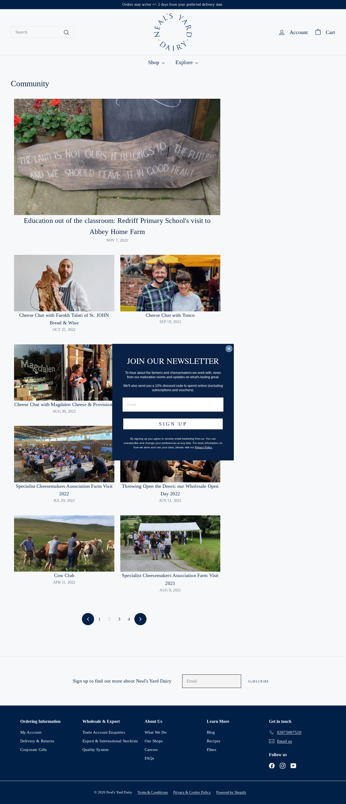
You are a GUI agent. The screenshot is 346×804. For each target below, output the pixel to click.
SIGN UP (173, 424)
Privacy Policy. (203, 447)
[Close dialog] (229, 348)
